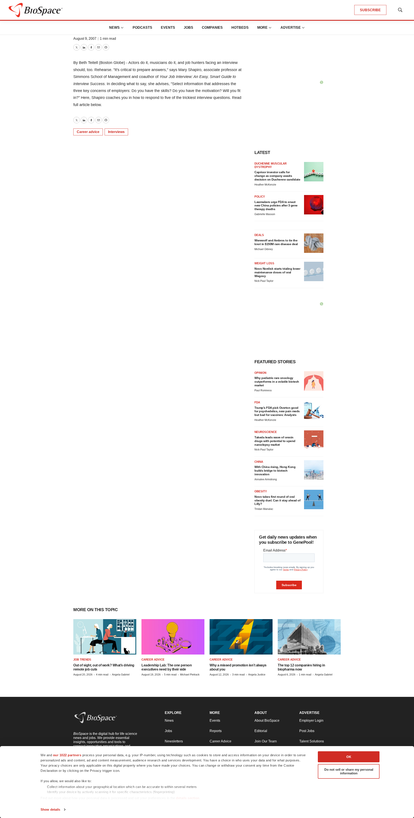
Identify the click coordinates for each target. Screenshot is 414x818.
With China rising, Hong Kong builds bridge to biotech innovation (274, 470)
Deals (259, 235)
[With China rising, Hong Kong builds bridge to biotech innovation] (313, 470)
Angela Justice (256, 674)
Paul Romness (263, 390)
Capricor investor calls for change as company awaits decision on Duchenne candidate (277, 175)
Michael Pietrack (189, 674)
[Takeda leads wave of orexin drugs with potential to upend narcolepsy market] (313, 440)
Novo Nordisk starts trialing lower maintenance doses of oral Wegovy (277, 272)
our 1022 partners (67, 755)
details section (187, 798)
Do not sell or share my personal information (348, 771)
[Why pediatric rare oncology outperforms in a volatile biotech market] (313, 381)
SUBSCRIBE (370, 10)
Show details (50, 809)
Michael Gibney (263, 249)
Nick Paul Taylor (263, 280)
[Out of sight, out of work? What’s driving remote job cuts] (104, 637)
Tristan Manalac (263, 508)
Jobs (188, 27)
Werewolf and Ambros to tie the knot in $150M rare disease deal (276, 242)
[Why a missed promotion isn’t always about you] (241, 637)
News (114, 27)
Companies (212, 27)
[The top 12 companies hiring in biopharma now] (309, 637)
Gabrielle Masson (264, 214)
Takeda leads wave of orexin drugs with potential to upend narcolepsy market (274, 441)
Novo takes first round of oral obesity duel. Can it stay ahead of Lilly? (277, 500)
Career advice (88, 132)
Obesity (260, 491)
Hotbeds (240, 27)
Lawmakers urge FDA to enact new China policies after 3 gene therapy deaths (276, 205)
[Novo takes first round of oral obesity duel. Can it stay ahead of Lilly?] (313, 499)
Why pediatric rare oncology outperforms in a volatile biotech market (276, 381)
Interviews (116, 132)
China (258, 461)
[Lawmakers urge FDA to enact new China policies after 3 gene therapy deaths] (313, 204)
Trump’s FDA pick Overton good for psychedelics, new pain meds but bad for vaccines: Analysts (277, 411)
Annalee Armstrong (265, 479)
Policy (259, 196)
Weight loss (264, 263)
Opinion (260, 372)
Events (168, 27)
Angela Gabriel (121, 674)
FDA (257, 402)
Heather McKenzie (265, 184)
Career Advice (153, 659)
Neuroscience (265, 432)
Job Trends (82, 659)
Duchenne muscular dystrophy (270, 165)
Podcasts (142, 27)
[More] (122, 27)
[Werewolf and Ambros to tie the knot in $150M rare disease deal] (313, 243)
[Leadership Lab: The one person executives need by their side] (172, 637)
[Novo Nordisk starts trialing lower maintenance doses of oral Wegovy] (313, 271)
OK (348, 757)
